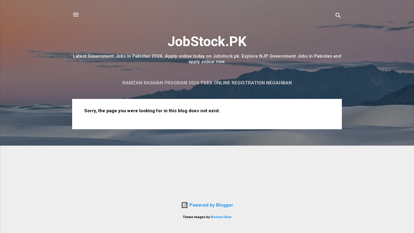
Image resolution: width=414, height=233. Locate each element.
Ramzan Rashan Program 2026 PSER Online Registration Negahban (207, 83)
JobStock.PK (207, 41)
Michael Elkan (221, 217)
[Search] (338, 16)
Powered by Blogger (210, 205)
